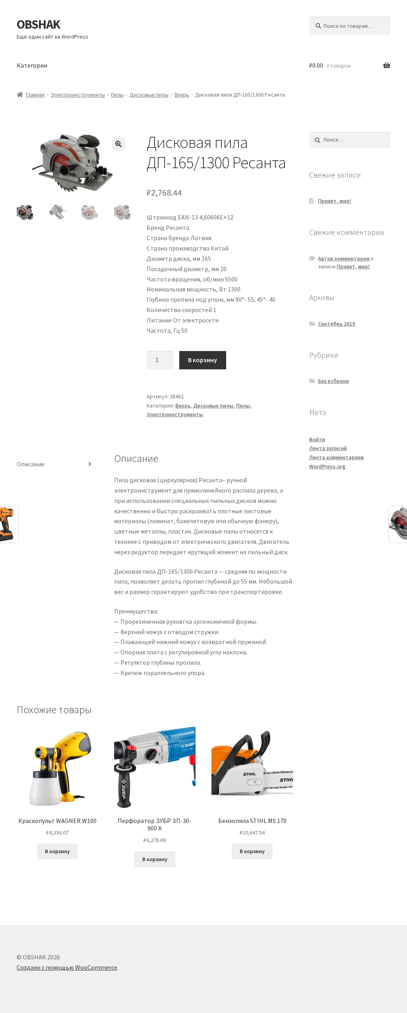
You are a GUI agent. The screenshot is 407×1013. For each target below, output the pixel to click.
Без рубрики (333, 380)
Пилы (117, 94)
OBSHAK (38, 24)
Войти (317, 439)
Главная (35, 94)
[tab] (57, 464)
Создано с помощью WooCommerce (67, 967)
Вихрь (181, 94)
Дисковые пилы (149, 94)
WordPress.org (327, 466)
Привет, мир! (334, 200)
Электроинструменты (78, 94)
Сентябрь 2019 (336, 323)
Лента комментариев (336, 457)
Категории (32, 65)
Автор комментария (344, 258)
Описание (31, 464)
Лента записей (328, 448)
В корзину (202, 360)
